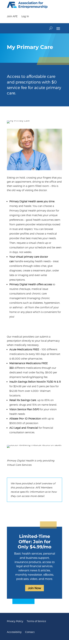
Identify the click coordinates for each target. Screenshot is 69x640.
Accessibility (14, 631)
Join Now (34, 588)
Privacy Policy (15, 621)
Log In (25, 16)
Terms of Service (36, 621)
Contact (29, 631)
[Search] (50, 28)
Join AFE (12, 16)
